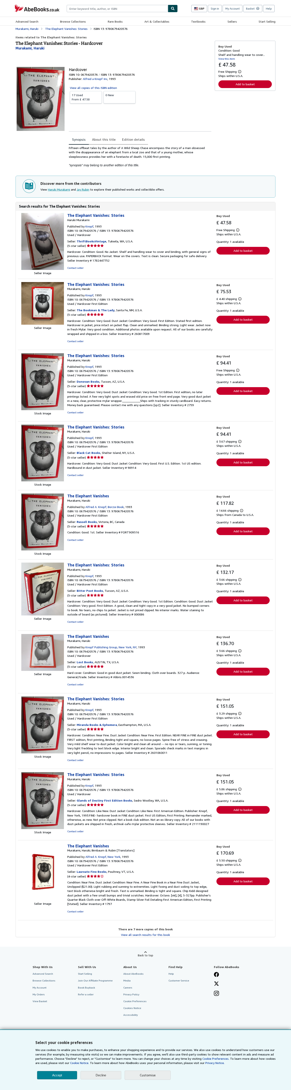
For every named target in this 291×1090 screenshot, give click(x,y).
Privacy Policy (131, 994)
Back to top (145, 955)
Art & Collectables (156, 21)
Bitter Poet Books (90, 590)
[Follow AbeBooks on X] (216, 984)
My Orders (39, 994)
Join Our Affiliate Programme (95, 980)
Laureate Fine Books (92, 871)
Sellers (232, 21)
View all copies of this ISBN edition (93, 88)
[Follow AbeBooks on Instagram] (216, 993)
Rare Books (115, 21)
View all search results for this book (145, 935)
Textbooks (198, 21)
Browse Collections (73, 21)
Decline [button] (101, 1075)
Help (269, 8)
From (81, 97)
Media (127, 980)
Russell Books (87, 522)
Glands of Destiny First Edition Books (104, 800)
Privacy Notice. (215, 1063)
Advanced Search (27, 21)
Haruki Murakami (59, 189)
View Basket (40, 1001)
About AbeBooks (133, 973)
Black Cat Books (88, 453)
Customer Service (179, 980)
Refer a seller (86, 994)
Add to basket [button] (245, 84)
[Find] (172, 8)
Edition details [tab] (133, 139)
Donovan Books (88, 381)
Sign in (215, 8)
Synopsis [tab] (79, 139)
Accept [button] (57, 1075)
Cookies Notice (132, 1008)
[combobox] (117, 8)
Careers (127, 987)
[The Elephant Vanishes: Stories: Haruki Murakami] (42, 269)
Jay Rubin (83, 189)
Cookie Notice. (79, 1063)
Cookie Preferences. (215, 1058)
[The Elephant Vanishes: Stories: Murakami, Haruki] (42, 323)
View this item (226, 58)
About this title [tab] (104, 139)
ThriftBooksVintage (91, 241)
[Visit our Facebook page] (216, 975)
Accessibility (130, 1014)
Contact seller (75, 267)
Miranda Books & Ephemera (97, 725)
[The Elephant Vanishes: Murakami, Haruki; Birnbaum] (42, 899)
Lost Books (85, 662)
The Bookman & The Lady (96, 310)
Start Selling (267, 21)
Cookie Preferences (135, 1001)
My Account (232, 8)
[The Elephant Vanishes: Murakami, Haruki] (42, 549)
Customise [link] (148, 1075)
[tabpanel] (140, 156)
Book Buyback (86, 987)
